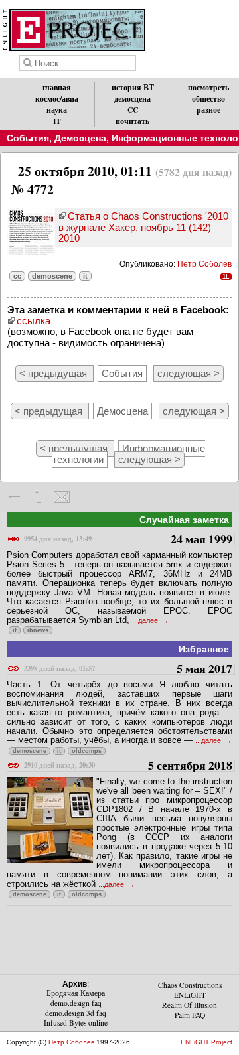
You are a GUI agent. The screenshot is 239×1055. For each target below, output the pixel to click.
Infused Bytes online (76, 1023)
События (28, 138)
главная (56, 87)
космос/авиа (56, 98)
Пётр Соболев (204, 264)
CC (132, 109)
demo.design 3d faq (75, 1013)
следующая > (188, 373)
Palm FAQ (190, 1015)
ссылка (33, 320)
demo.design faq (76, 1003)
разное (208, 109)
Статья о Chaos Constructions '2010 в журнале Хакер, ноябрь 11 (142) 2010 (143, 227)
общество (208, 98)
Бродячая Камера (75, 993)
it (85, 276)
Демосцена (80, 138)
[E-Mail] (61, 497)
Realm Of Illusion (189, 1005)
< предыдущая (54, 373)
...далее (146, 620)
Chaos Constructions (190, 985)
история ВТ (133, 87)
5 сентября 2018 (128, 766)
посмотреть (208, 87)
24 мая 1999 (128, 539)
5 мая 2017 (128, 669)
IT (57, 121)
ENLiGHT (190, 995)
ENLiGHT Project (206, 1042)
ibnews (37, 630)
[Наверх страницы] (38, 497)
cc (17, 276)
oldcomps (87, 751)
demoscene (52, 276)
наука (56, 109)
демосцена (132, 98)
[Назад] (15, 497)
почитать (132, 121)
